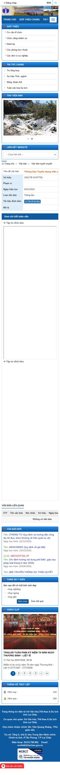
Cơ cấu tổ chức (14, 32)
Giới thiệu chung (29, 19)
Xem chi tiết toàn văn (16, 216)
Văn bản (23, 163)
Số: (17, 552)
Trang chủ (9, 19)
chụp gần (12, 597)
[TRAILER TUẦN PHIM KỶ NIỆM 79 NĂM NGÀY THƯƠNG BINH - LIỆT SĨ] (30, 631)
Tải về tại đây (33, 201)
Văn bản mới (14, 529)
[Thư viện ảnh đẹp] (30, 117)
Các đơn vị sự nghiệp (17, 55)
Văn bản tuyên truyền (42, 163)
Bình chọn (22, 601)
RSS (49, 3)
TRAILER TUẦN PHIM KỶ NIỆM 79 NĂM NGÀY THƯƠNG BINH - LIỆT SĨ (29, 654)
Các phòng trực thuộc (17, 50)
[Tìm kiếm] (55, 3)
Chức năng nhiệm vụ (17, 38)
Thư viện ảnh (14, 95)
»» (47, 673)
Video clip (13, 609)
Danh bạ (11, 44)
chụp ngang (13, 593)
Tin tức (47, 19)
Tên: (24, 543)
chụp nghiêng (14, 589)
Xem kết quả (37, 601)
